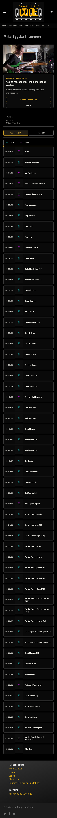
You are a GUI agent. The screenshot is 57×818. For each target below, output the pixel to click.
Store (12, 775)
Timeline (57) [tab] (15, 133)
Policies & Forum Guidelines (24, 783)
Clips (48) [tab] (41, 133)
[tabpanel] (28, 447)
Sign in (28, 105)
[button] (4, 11)
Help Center (15, 768)
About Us (14, 779)
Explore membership (28, 99)
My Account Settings (20, 793)
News (12, 772)
